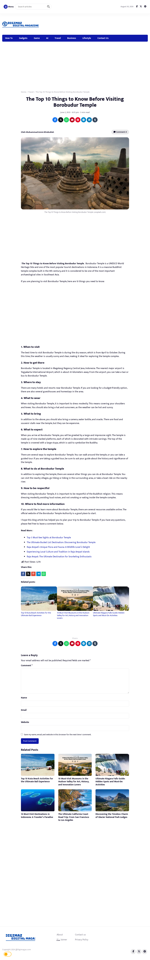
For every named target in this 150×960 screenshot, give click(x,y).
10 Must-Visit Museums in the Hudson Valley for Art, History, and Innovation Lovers (73, 615)
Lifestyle (86, 38)
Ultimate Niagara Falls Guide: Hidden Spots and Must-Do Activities (108, 614)
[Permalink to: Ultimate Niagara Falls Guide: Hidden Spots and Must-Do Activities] (111, 598)
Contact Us (103, 38)
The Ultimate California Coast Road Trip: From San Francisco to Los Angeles (73, 817)
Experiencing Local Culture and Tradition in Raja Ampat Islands (58, 552)
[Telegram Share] (38, 574)
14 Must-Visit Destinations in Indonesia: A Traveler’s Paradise (37, 815)
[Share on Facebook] (55, 119)
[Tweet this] (28, 574)
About (60, 935)
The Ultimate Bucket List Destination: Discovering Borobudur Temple (61, 542)
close (58, 940)
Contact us (80, 935)
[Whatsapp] (43, 574)
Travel (58, 38)
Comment (27, 665)
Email (24, 710)
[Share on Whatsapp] (66, 119)
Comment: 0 (121, 132)
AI (47, 38)
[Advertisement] (95, 23)
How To (9, 38)
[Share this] (23, 574)
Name (24, 698)
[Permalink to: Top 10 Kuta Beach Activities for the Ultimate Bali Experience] (39, 598)
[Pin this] (33, 574)
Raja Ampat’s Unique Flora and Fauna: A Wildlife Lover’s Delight (58, 547)
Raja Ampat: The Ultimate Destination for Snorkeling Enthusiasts (59, 557)
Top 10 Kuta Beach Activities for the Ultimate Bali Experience (36, 614)
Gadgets (23, 38)
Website (25, 722)
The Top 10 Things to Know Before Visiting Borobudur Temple (75, 102)
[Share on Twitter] (60, 119)
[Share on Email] (72, 119)
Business (71, 38)
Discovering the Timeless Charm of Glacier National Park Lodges (112, 815)
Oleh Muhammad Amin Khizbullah (37, 132)
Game (37, 38)
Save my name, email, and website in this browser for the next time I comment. (57, 734)
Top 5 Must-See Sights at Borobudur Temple (49, 538)
